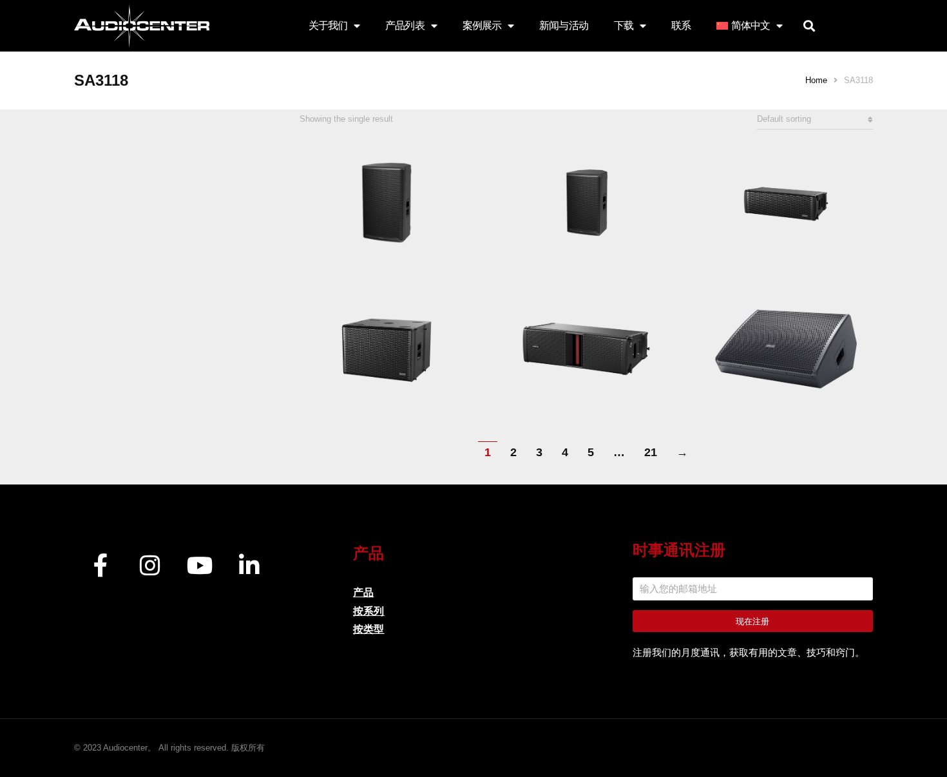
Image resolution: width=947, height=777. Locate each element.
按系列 (368, 611)
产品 (363, 592)
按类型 (368, 629)
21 (650, 452)
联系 (681, 25)
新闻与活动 (563, 25)
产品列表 (404, 25)
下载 (623, 25)
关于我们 (328, 25)
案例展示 (482, 25)
